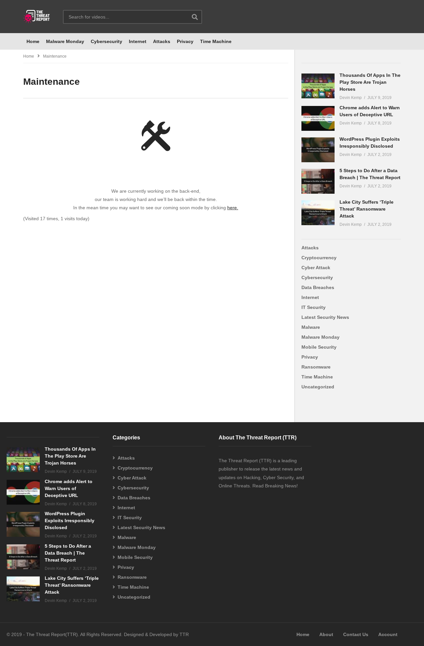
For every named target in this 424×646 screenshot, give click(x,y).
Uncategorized (317, 386)
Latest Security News (325, 317)
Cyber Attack (315, 267)
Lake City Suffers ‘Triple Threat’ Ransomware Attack (367, 209)
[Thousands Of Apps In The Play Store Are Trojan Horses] (318, 86)
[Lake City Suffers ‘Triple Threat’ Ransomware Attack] (318, 212)
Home (32, 41)
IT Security (313, 307)
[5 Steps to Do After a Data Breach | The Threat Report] (318, 181)
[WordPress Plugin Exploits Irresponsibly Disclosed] (318, 149)
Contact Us (355, 634)
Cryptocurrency (319, 257)
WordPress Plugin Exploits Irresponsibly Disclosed (69, 520)
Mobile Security (319, 347)
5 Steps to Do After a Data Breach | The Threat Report (68, 553)
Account (388, 634)
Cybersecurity (106, 41)
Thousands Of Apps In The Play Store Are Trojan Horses (370, 82)
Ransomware (316, 367)
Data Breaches (317, 287)
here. (232, 207)
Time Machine (216, 41)
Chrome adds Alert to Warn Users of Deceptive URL (68, 488)
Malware (310, 327)
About (326, 634)
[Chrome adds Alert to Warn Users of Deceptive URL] (318, 118)
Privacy (185, 41)
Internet (137, 41)
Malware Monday (65, 41)
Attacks (161, 41)
